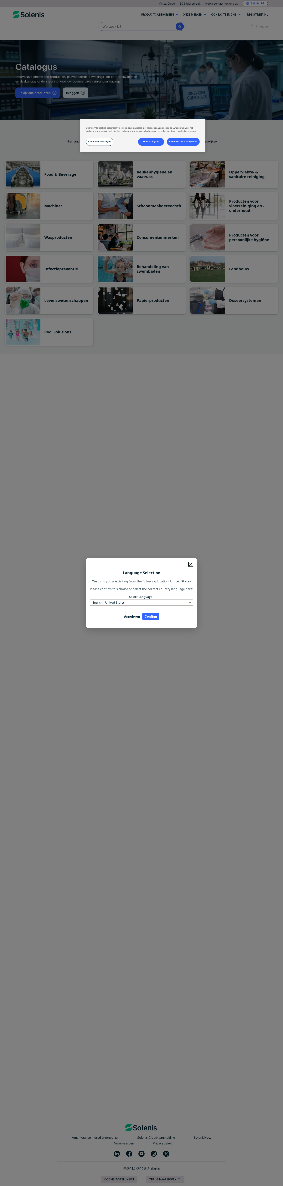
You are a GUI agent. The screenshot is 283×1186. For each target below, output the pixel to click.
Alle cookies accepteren (183, 141)
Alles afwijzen (150, 141)
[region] (142, 135)
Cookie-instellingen (99, 141)
